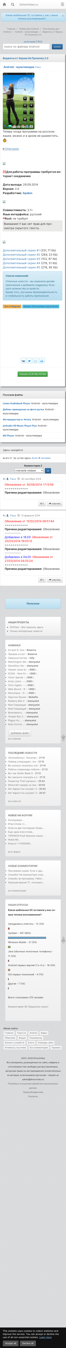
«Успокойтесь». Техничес (22, 757)
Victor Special (15, 677)
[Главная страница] (4, 5)
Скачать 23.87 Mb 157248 (33, 374)
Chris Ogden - (16, 685)
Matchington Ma (17, 661)
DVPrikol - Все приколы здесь (26, 627)
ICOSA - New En (17, 673)
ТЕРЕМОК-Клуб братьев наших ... (27, 835)
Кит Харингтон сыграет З (22, 788)
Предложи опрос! (38, 1006)
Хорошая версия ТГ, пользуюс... (26, 882)
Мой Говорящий (17, 708)
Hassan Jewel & (17, 669)
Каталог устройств (14, 1042)
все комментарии (17, 890)
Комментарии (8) (17, 1006)
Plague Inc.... (15, 720)
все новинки (14, 738)
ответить (56, 503)
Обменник (10, 1037)
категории (30, 41)
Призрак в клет (16, 654)
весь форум (14, 851)
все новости (14, 801)
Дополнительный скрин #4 (21, 263)
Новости (21, 1033)
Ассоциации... (16, 820)
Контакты (33, 1096)
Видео (44, 1033)
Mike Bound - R (16, 689)
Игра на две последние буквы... (26, 827)
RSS (40, 41)
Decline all (27, 1343)
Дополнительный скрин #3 (21, 259)
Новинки (14, 645)
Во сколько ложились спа (22, 765)
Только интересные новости (26, 631)
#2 (4, 478)
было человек (41, 458)
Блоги (31, 1042)
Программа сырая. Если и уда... (26, 870)
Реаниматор (36, 1037)
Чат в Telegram (12, 306)
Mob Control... (16, 724)
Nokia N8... (14, 839)
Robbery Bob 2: (16, 700)
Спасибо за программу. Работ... (26, 878)
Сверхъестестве (17, 657)
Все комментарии (39, 1047)
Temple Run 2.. (16, 716)
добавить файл (20, 733)
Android (33, 1033)
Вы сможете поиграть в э (22, 777)
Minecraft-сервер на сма (22, 785)
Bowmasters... (16, 712)
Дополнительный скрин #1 (21, 250)
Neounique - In (16, 693)
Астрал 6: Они (16, 650)
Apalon (27, 193)
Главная (9, 1033)
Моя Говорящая (17, 704)
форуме (27, 815)
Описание (12, 149)
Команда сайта (45, 1042)
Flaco (38, 67)
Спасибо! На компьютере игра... (26, 874)
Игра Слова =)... (17, 823)
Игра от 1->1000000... (20, 843)
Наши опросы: (18, 904)
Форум (22, 1037)
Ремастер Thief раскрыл (22, 781)
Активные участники (15, 1047)
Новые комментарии (22, 865)
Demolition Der (16, 665)
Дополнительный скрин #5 (21, 267)
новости (31, 752)
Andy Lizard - (15, 681)
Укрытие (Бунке (17, 697)
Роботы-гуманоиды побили (23, 769)
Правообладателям (33, 1092)
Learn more (45, 1337)
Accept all (10, 1343)
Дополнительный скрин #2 (21, 254)
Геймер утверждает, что (22, 761)
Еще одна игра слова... (21, 831)
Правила (56, 1047)
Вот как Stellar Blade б (20, 773)
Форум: (41, 306)
